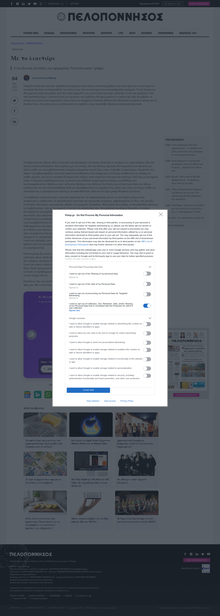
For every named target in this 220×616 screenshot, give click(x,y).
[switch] (147, 274)
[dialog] (110, 308)
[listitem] (110, 267)
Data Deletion (93, 401)
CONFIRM (88, 390)
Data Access (110, 401)
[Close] (162, 215)
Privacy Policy (126, 401)
